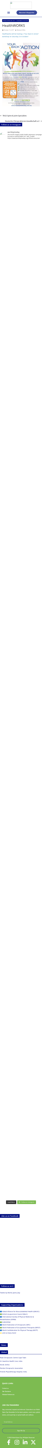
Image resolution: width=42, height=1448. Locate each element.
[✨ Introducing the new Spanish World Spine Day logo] (21, 846)
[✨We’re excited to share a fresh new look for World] (21, 870)
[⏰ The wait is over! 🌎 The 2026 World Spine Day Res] (21, 898)
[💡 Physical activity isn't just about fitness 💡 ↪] (21, 335)
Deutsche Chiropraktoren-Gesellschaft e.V (22, 121)
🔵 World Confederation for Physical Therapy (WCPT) (19, 1330)
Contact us (5, 1388)
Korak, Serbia (4, 1365)
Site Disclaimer (6, 1391)
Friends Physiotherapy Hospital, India (13, 1372)
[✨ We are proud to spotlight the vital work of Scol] (21, 803)
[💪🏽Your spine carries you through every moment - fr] (21, 927)
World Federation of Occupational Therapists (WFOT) (21, 1328)
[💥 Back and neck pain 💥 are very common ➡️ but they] (21, 1081)
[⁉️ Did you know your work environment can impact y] (21, 1037)
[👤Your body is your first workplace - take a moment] (21, 977)
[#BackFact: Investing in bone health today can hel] (21, 734)
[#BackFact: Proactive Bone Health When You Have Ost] (21, 437)
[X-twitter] (33, 1442)
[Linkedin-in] (25, 1442)
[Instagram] (17, 1442)
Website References (8, 1394)
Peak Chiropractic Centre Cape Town (13, 1358)
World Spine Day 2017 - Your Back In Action (15, 20)
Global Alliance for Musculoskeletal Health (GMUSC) (20, 1311)
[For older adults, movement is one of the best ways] (21, 300)
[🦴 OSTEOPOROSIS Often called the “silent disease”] (21, 1134)
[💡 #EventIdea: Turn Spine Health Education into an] (21, 232)
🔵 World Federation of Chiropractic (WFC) (15, 1325)
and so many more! (9, 1333)
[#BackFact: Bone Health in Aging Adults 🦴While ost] (21, 536)
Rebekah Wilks (21, 30)
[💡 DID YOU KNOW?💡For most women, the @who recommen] (21, 162)
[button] (9, 13)
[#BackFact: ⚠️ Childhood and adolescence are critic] (21, 668)
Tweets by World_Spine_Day (10, 1293)
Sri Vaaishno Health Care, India (11, 1361)
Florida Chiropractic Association (11, 1368)
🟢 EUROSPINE (5, 1322)
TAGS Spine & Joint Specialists (15, 116)
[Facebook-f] (8, 1442)
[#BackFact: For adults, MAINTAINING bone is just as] (21, 615)
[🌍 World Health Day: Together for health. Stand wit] (21, 1185)
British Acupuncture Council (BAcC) (15, 1314)
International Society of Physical (13, 1317)
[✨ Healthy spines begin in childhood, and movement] (21, 374)
